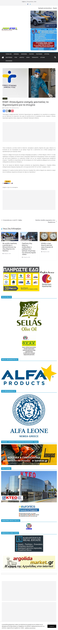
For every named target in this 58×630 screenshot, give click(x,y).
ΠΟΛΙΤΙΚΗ (31, 54)
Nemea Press (16, 107)
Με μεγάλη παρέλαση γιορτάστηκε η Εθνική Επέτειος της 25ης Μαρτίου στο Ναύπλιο (10, 247)
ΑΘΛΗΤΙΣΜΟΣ (9, 57)
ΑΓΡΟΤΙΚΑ (46, 54)
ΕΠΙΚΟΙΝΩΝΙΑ (9, 60)
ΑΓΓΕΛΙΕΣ (42, 57)
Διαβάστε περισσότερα (30, 628)
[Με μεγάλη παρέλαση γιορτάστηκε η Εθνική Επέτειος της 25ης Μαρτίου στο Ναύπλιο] (9, 233)
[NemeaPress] (3, 57)
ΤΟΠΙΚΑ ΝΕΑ (9, 54)
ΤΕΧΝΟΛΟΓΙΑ (35, 57)
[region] (29, 626)
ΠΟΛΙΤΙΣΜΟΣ (39, 54)
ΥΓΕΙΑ (15, 57)
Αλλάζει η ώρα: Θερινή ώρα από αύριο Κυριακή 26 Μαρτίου (47, 246)
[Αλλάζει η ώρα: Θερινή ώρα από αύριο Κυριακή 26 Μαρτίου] (48, 233)
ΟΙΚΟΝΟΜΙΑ (24, 54)
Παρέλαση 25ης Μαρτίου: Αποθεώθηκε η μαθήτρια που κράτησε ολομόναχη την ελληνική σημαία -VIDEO (29, 248)
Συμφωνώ (52, 626)
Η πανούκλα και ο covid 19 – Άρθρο (12, 220)
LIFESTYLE (21, 57)
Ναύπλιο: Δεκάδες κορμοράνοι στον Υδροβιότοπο (45, 221)
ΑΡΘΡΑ (28, 57)
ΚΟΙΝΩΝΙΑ (16, 54)
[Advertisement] (29, 132)
